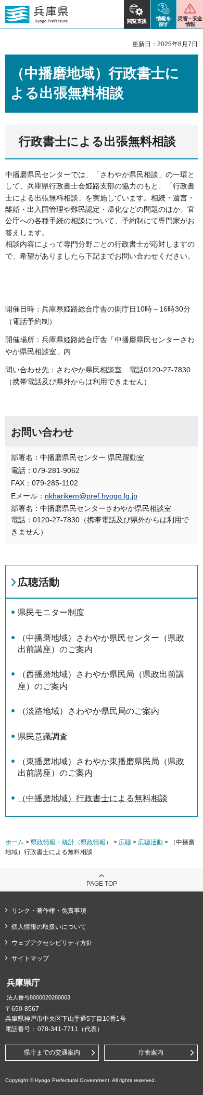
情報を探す (163, 21)
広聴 (125, 842)
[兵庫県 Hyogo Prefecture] (36, 14)
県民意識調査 (43, 736)
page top (101, 883)
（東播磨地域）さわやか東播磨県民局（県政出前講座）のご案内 (101, 767)
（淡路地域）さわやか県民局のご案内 (88, 711)
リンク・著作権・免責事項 (48, 910)
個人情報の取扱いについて (48, 926)
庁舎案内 (150, 1052)
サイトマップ (30, 958)
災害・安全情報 (189, 21)
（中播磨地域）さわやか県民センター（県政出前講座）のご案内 (101, 643)
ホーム (14, 842)
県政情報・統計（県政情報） (71, 842)
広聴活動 (38, 582)
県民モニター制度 (51, 612)
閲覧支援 (137, 21)
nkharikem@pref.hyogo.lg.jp (91, 496)
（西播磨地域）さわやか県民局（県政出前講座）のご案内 (101, 680)
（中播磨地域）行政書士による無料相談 (93, 798)
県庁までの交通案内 (52, 1052)
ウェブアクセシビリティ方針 (52, 943)
